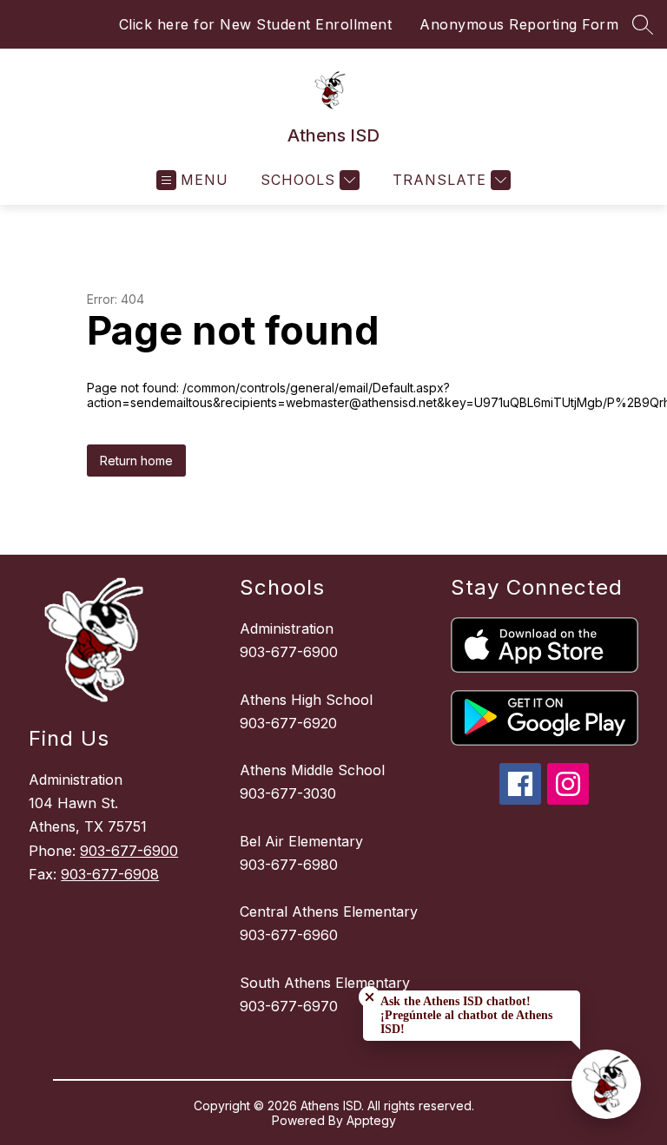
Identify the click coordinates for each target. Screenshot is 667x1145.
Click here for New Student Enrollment (256, 24)
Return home (136, 460)
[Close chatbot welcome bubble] (369, 997)
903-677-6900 (129, 850)
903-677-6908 (110, 874)
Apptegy (371, 1120)
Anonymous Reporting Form (518, 24)
